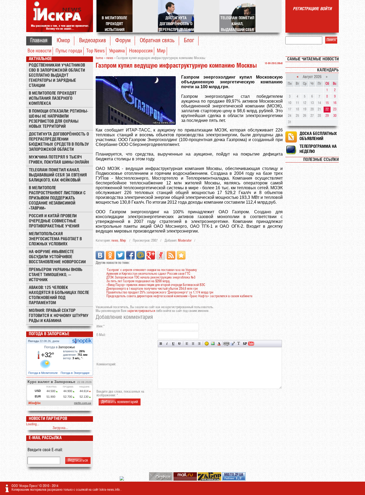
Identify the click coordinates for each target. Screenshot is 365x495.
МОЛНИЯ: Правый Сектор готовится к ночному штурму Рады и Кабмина (58, 316)
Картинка (213, 343)
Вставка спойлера (245, 343)
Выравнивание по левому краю (187, 343)
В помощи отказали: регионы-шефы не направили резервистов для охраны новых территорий (58, 119)
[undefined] (161, 479)
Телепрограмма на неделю (318, 149)
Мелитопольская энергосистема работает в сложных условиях (55, 239)
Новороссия (141, 51)
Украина (117, 51)
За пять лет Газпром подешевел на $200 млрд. (138, 281)
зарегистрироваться (141, 311)
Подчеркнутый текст (173, 343)
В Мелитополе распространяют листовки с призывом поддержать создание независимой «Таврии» (57, 198)
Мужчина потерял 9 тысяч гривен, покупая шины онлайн (59, 159)
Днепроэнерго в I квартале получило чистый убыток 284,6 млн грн (152, 288)
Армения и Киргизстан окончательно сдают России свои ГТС (148, 273)
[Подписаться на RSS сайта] (171, 255)
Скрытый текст (226, 343)
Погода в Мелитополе (43, 372)
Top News (95, 51)
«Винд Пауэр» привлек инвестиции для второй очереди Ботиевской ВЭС (155, 285)
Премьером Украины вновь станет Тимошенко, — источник (56, 275)
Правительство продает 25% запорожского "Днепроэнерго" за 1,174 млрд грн (159, 292)
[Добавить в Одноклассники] (110, 255)
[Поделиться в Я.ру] (161, 255)
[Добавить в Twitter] (120, 255)
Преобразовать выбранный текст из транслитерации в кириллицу (239, 343)
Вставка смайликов (207, 343)
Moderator (185, 240)
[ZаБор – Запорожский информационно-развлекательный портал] (210, 479)
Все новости (39, 51)
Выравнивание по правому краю (199, 343)
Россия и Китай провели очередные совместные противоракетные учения (54, 221)
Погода (34, 341)
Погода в (59, 347)
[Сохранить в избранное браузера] (181, 255)
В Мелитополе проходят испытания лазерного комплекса (52, 98)
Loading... (32, 424)
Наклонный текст (167, 343)
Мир (161, 51)
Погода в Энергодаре (75, 372)
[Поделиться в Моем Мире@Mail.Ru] (140, 255)
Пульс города (69, 51)
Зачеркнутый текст (179, 343)
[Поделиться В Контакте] (100, 255)
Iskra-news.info (110, 489)
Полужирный (161, 343)
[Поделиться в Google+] (150, 255)
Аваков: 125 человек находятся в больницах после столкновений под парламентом (59, 295)
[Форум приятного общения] (122, 479)
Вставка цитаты (233, 343)
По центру (193, 343)
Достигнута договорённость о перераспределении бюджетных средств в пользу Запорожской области (59, 142)
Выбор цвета (219, 343)
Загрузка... (60, 428)
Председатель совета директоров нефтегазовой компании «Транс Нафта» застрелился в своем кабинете (179, 296)
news (114, 240)
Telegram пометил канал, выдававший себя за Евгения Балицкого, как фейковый (58, 175)
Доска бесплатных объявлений (318, 136)
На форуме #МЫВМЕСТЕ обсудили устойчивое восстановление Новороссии (57, 257)
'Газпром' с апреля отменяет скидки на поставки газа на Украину (151, 270)
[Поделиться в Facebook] (130, 255)
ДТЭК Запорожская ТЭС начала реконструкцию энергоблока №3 (150, 277)
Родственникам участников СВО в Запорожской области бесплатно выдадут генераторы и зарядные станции (57, 75)
